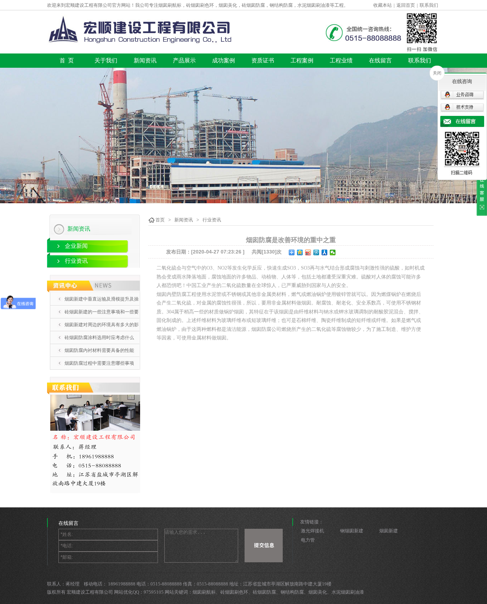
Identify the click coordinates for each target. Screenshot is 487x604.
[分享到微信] (333, 252)
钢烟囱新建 (351, 530)
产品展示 (184, 60)
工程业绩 (341, 60)
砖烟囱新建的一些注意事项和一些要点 (102, 318)
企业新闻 (76, 246)
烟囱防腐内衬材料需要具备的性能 (99, 350)
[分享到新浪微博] (308, 252)
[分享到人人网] (325, 252)
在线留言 (380, 60)
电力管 (308, 540)
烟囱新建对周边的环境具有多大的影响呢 (102, 331)
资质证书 (262, 60)
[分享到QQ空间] (300, 252)
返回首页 (405, 5)
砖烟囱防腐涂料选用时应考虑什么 (99, 337)
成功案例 (223, 60)
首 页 (67, 60)
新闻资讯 (145, 60)
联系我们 (429, 5)
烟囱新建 (388, 530)
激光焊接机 (312, 530)
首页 (160, 219)
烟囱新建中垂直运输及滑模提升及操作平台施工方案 (102, 305)
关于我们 (105, 60)
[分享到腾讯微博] (316, 252)
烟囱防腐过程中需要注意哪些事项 (99, 363)
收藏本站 (382, 5)
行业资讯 (76, 261)
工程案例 (302, 60)
